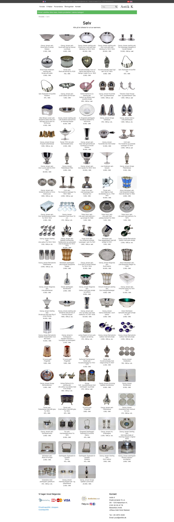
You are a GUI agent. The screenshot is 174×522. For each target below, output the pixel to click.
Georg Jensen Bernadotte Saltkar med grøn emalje (127, 239)
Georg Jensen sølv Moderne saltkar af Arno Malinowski (47, 192)
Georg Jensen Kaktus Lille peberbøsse (127, 118)
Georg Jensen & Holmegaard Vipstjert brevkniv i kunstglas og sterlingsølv (67, 337)
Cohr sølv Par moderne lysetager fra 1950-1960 (67, 192)
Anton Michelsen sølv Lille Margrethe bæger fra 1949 (127, 264)
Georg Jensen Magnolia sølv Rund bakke (107, 264)
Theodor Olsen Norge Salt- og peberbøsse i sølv (127, 94)
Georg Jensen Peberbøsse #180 (67, 167)
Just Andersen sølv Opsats (107, 167)
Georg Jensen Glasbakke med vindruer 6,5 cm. (127, 409)
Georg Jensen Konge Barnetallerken (47, 384)
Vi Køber (49, 7)
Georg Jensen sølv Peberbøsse (107, 408)
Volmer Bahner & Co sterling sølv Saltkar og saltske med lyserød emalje (87, 96)
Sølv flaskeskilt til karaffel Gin (127, 70)
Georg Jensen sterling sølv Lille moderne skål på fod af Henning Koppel (67, 119)
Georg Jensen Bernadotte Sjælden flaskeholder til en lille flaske (47, 336)
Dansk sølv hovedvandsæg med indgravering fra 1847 (107, 361)
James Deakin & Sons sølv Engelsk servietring (87, 336)
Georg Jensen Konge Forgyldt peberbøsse (47, 143)
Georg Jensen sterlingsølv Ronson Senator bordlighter (127, 457)
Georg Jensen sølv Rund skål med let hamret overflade (67, 47)
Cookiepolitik (44, 510)
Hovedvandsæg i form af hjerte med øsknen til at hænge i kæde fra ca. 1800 (87, 71)
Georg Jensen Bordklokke (127, 384)
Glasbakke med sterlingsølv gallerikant (47, 480)
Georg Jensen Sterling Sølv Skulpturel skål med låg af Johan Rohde (47, 313)
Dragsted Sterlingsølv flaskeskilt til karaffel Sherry (87, 433)
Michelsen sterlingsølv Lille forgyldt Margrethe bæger (67, 264)
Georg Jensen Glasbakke (127, 360)
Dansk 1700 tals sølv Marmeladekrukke (67, 143)
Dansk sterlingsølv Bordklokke (67, 287)
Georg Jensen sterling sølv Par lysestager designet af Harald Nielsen (127, 47)
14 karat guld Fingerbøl (47, 360)
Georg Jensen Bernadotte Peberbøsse (47, 263)
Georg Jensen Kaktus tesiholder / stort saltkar (107, 312)
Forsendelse (58, 7)
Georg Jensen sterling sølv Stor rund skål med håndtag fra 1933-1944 (107, 47)
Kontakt (78, 7)
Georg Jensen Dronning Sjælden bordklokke (107, 384)
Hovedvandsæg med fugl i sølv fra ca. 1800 (107, 70)
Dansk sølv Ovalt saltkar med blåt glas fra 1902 (67, 409)
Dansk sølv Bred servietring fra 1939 (67, 70)
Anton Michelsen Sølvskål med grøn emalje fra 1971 (126, 312)
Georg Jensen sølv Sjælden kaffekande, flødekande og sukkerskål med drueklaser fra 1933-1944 (67, 242)
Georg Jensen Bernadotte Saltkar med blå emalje (107, 336)
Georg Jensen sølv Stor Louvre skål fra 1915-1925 (47, 168)
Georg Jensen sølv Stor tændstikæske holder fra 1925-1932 (47, 216)
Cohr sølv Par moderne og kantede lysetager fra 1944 (127, 143)
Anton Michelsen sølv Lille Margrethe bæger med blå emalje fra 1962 (127, 192)
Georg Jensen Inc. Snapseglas (107, 432)
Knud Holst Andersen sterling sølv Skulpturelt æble (47, 71)
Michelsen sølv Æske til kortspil (47, 456)
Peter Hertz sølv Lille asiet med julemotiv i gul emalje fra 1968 (87, 216)
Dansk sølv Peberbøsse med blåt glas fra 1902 (47, 409)
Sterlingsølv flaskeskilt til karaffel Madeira (87, 457)
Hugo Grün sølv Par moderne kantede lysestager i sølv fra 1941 (87, 240)
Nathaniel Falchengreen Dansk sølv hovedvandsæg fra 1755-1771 (86, 361)
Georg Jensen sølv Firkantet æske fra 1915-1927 (127, 288)
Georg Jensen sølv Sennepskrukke (47, 432)
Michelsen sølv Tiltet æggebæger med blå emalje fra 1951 (107, 240)
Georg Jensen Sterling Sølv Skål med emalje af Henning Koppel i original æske (127, 435)
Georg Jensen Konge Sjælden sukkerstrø (87, 480)
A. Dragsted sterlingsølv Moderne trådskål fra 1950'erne (87, 119)
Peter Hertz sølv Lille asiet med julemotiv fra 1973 (127, 216)
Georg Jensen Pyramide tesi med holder (106, 143)
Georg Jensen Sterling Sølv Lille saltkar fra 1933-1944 (47, 240)
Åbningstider (69, 7)
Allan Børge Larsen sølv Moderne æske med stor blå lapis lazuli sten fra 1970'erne (47, 120)
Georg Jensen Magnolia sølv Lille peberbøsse (47, 288)
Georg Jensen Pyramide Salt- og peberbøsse (107, 94)
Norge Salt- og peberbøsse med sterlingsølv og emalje (87, 385)
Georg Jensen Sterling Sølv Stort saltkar (107, 457)
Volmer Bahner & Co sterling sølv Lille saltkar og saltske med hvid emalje (67, 385)
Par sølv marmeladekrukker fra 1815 (67, 433)
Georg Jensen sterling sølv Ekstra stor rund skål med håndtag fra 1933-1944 (87, 47)
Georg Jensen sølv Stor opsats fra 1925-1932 (87, 167)
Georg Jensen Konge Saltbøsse (107, 118)
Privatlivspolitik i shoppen (48, 507)
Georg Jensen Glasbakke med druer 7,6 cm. (67, 216)
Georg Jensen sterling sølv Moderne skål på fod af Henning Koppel (67, 312)
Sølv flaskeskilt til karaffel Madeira (47, 94)
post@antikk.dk (120, 518)
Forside (42, 7)
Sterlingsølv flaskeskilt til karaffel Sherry (67, 457)
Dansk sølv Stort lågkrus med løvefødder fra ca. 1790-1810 (107, 192)
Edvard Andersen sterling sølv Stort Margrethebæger (107, 288)
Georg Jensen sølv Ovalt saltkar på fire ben (67, 94)
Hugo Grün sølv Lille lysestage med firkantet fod (87, 192)
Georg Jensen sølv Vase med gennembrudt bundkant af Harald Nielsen (87, 144)
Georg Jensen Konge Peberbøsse (127, 167)
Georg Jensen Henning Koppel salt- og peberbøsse (67, 481)
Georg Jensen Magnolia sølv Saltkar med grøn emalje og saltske (87, 289)
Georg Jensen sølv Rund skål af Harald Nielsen (47, 47)
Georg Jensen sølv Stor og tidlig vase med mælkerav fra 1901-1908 (87, 312)
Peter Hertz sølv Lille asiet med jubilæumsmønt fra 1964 (107, 216)
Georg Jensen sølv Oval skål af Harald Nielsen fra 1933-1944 (87, 264)
